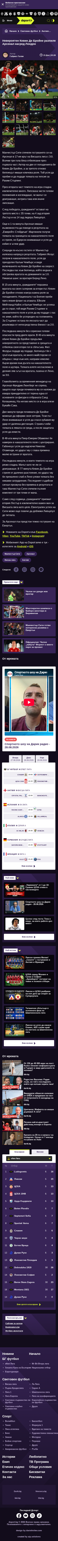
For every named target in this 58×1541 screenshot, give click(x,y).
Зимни (8, 1437)
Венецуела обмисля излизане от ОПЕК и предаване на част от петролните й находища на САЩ (38, 1096)
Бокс (7, 1433)
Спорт (7, 1416)
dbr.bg (26, 1074)
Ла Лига (17, 805)
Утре (42, 759)
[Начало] (6, 31)
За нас (7, 1477)
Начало (13, 31)
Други (35, 1406)
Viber (5, 536)
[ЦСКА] (10, 14)
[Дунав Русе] (48, 14)
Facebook (42, 532)
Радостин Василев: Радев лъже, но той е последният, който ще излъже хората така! (39, 1081)
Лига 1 (16, 854)
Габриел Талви (17, 56)
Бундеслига (20, 840)
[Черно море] (39, 14)
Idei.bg (17, 1498)
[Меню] (3, 20)
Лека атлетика (12, 1429)
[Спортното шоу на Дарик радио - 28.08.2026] (28, 907)
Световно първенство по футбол (17, 1401)
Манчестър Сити (12, 554)
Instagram (38, 536)
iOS (31, 546)
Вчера (15, 759)
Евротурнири (11, 1371)
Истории (8, 1456)
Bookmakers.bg (12, 1327)
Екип (6, 1461)
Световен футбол (29, 31)
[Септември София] (27, 14)
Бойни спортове (13, 1441)
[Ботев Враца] (43, 14)
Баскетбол (37, 1421)
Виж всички (27, 866)
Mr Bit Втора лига (40, 1364)
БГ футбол (10, 1359)
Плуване (36, 1441)
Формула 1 (37, 1425)
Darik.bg (17, 1491)
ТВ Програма (39, 1461)
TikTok (25, 536)
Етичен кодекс (13, 1466)
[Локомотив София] (56, 14)
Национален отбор (41, 1368)
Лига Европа (11, 1396)
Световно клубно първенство (13, 1407)
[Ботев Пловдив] (23, 14)
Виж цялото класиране (27, 1304)
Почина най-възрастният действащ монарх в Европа (37, 1123)
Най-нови (9, 878)
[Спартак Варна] (31, 14)
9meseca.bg (41, 1491)
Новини (8, 1353)
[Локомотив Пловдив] (52, 14)
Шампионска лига (41, 1392)
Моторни (36, 1437)
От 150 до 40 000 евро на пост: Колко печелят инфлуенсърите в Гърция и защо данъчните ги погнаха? (39, 1066)
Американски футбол (15, 1449)
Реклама (35, 1477)
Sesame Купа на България (18, 1368)
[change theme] (53, 20)
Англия (45, 31)
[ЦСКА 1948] (14, 14)
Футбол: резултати (14, 1331)
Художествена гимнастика (45, 1433)
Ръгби (35, 1449)
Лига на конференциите (44, 1396)
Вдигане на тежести (41, 1429)
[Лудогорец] (2, 14)
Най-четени (10, 950)
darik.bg (27, 1088)
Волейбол (10, 1421)
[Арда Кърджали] (19, 14)
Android (22, 546)
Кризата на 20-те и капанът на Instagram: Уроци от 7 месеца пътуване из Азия (38, 1137)
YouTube (15, 536)
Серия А (16, 826)
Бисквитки (37, 1472)
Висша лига (10, 560)
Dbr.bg (41, 1498)
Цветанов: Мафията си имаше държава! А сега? (39, 1110)
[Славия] (35, 14)
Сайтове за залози (13, 1323)
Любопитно (38, 1456)
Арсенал (31, 554)
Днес (29, 759)
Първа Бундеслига (14, 1388)
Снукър (9, 1445)
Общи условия (40, 1466)
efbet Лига (19, 769)
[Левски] (6, 14)
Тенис (8, 1425)
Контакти (9, 1472)
